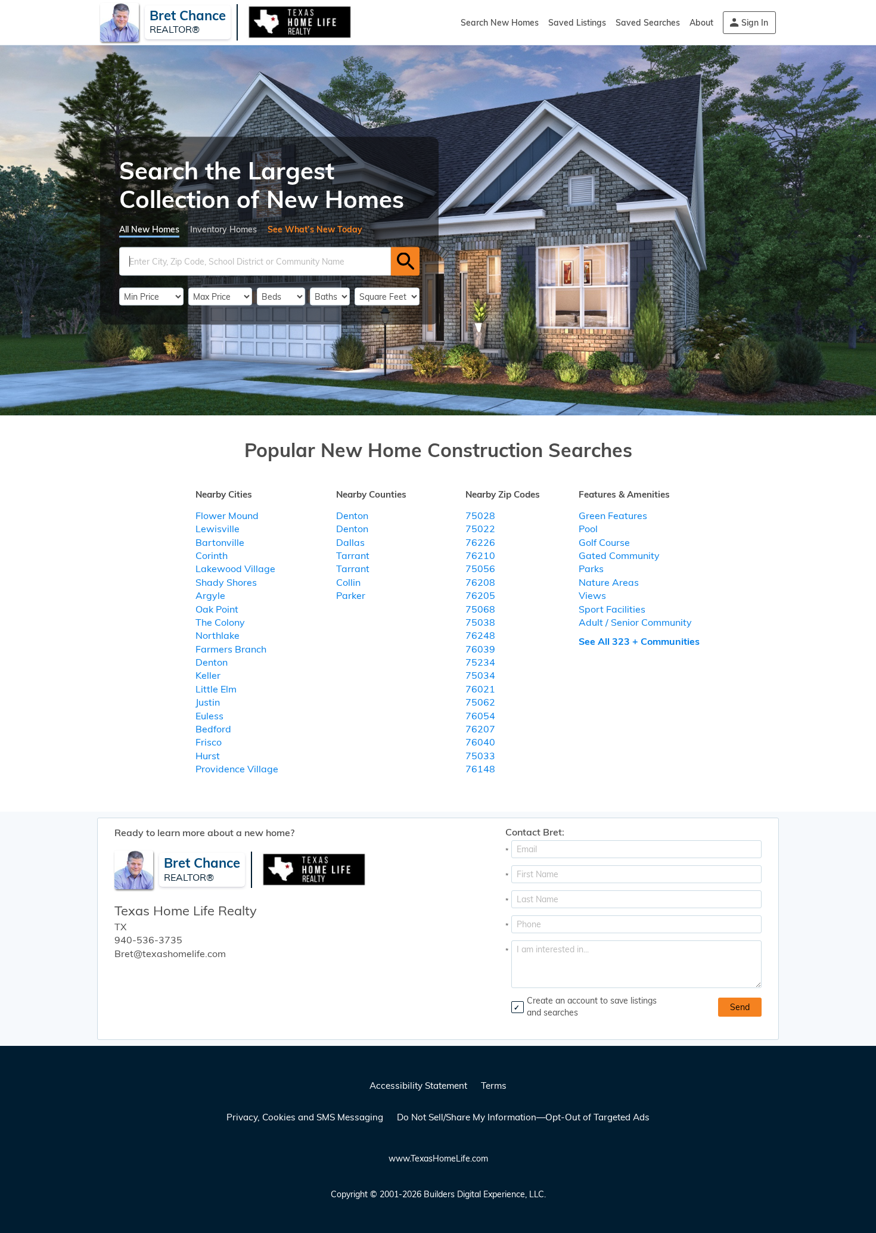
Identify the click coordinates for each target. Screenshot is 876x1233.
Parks (591, 568)
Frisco (208, 742)
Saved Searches (648, 22)
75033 (480, 756)
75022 (480, 529)
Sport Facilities (612, 609)
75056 (480, 568)
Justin (207, 702)
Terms (494, 1085)
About (701, 22)
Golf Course (604, 542)
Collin (348, 582)
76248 (480, 635)
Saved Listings (577, 22)
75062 (480, 702)
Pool (588, 529)
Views (592, 595)
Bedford (213, 729)
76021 (480, 689)
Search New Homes (500, 22)
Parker (350, 595)
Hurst (207, 756)
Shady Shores (226, 582)
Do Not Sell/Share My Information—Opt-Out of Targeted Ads (523, 1117)
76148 (480, 769)
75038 (480, 622)
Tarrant (352, 555)
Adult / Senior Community (635, 622)
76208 (480, 582)
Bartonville (219, 542)
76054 (480, 716)
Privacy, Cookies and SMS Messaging (304, 1117)
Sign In (754, 22)
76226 (480, 542)
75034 (480, 675)
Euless (209, 716)
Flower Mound (227, 515)
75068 (480, 609)
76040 (480, 742)
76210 (480, 555)
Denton (211, 662)
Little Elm (216, 689)
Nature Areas (609, 582)
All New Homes (149, 228)
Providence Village (236, 769)
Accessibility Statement (418, 1085)
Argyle (210, 595)
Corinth (211, 555)
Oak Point (216, 609)
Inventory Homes (223, 228)
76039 (480, 649)
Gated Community (619, 555)
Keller (207, 675)
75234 (480, 662)
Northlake (217, 635)
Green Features (613, 515)
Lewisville (217, 529)
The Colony (220, 622)
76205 (480, 595)
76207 (480, 729)
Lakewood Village (235, 568)
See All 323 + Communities (639, 641)
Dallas (350, 542)
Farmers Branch (230, 649)
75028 (480, 515)
